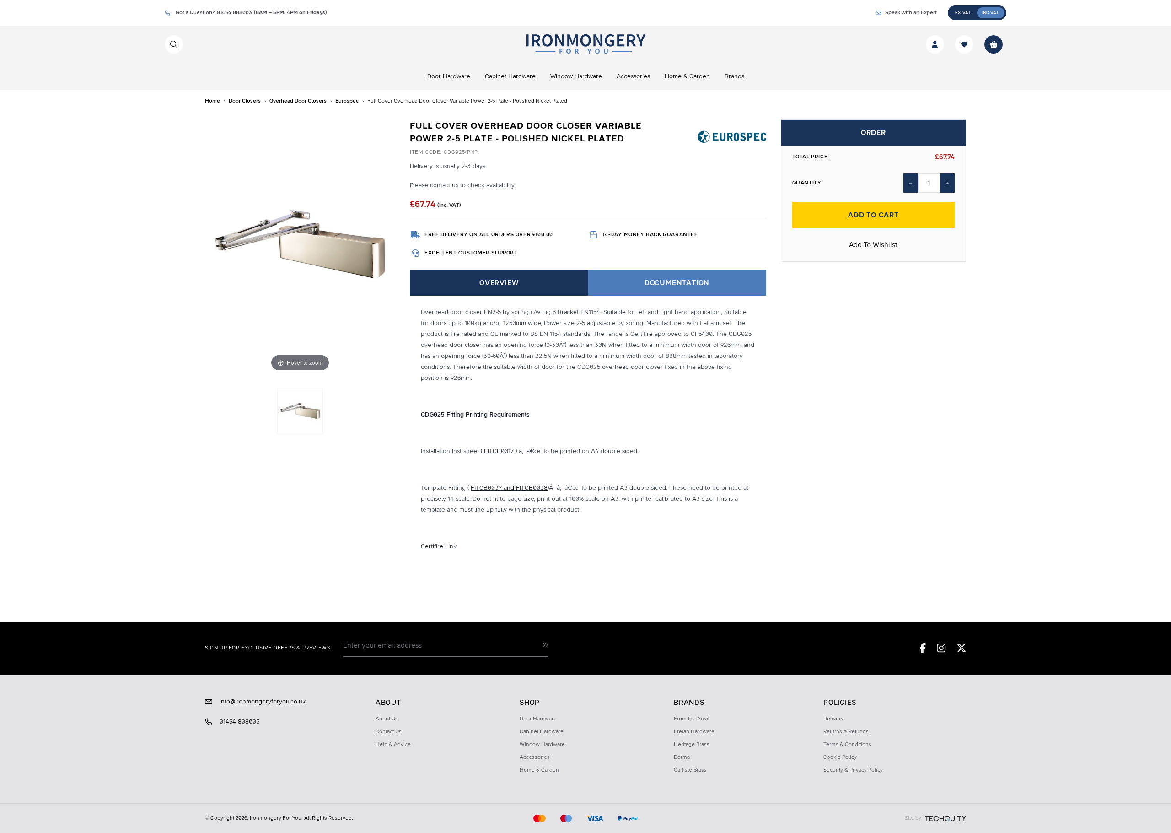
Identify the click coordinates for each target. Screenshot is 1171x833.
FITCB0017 (499, 451)
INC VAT (990, 13)
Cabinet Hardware (542, 732)
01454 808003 (240, 722)
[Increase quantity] (947, 183)
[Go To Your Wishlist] (964, 44)
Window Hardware (542, 744)
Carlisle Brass (690, 770)
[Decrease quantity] (910, 183)
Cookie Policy (840, 757)
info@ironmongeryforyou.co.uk (263, 701)
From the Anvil (691, 719)
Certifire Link (439, 546)
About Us (387, 719)
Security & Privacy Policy (853, 770)
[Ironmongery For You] (585, 44)
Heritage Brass (691, 744)
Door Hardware (538, 719)
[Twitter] (961, 648)
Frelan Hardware (694, 732)
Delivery (833, 719)
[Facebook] (923, 648)
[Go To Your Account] (935, 44)
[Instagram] (941, 648)
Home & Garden (539, 770)
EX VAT (963, 13)
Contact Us (389, 732)
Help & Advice (393, 744)
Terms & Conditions (847, 744)
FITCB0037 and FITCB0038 (509, 488)
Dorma (682, 757)
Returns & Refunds (846, 732)
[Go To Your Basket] (993, 44)
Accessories (535, 757)
